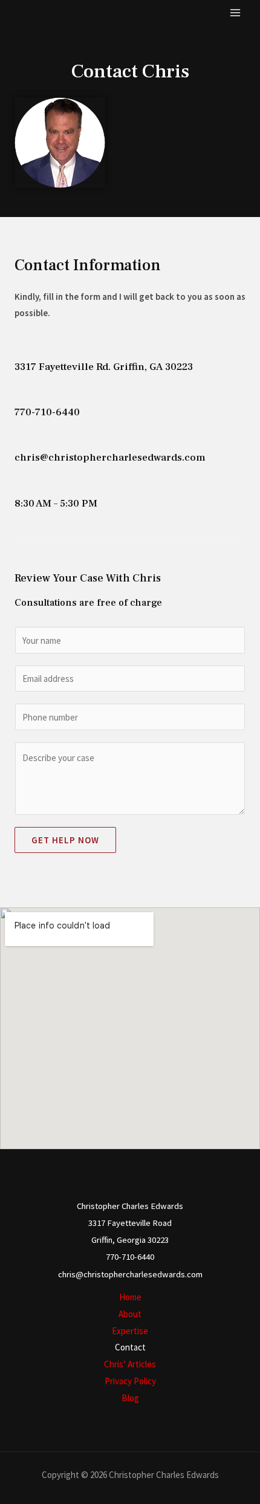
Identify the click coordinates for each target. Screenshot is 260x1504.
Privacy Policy (130, 1381)
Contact (130, 1347)
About (130, 1314)
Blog (130, 1398)
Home (130, 1297)
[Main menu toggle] (236, 13)
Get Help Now (65, 840)
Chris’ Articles (130, 1364)
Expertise (130, 1331)
